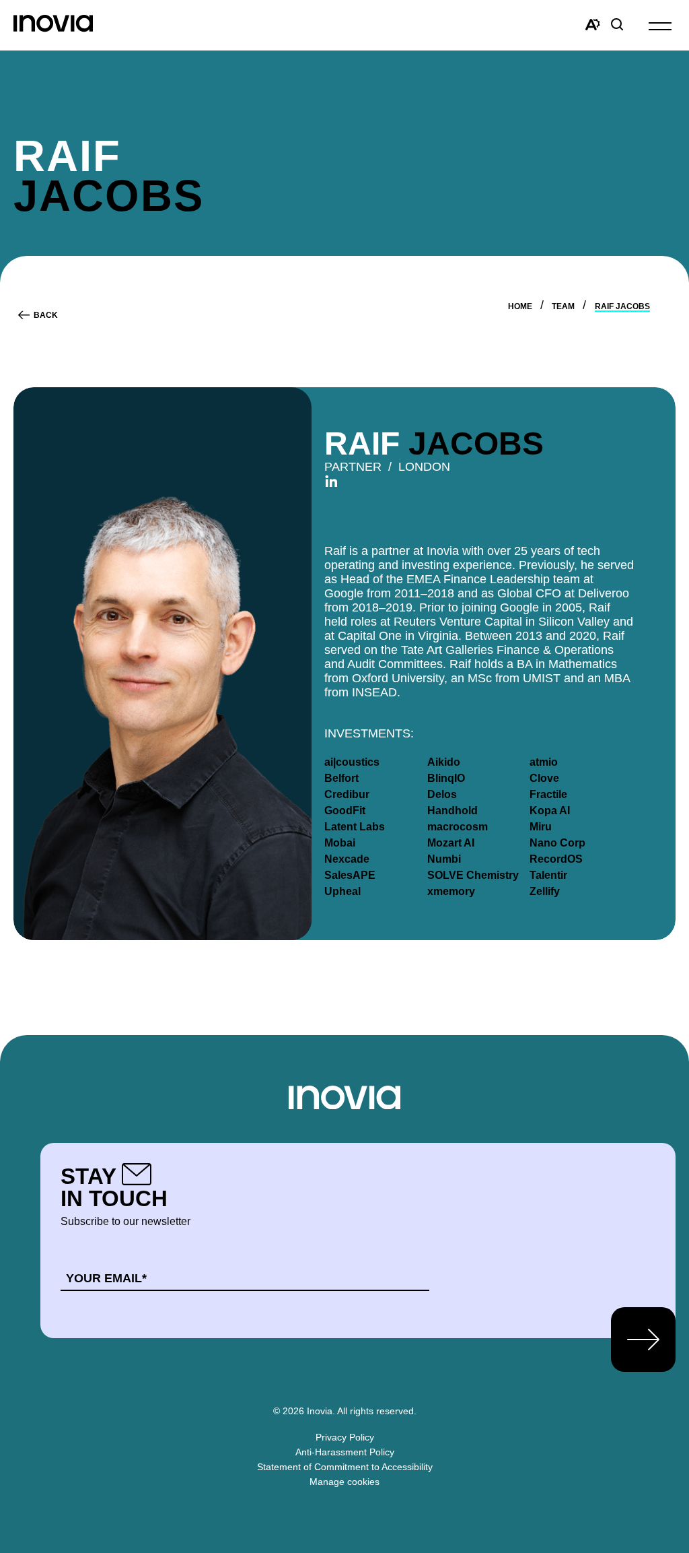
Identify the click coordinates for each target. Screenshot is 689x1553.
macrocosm (457, 826)
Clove (544, 778)
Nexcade (346, 859)
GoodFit (344, 810)
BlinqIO (446, 778)
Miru (541, 826)
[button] (660, 25)
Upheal (342, 891)
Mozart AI (450, 843)
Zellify (545, 891)
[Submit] (643, 1339)
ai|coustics (351, 762)
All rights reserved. (376, 1411)
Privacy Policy (345, 1437)
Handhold (452, 810)
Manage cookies (344, 1481)
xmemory (451, 891)
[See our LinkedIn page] (331, 481)
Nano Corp (557, 843)
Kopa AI (550, 810)
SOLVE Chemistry (473, 875)
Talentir (548, 875)
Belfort (341, 778)
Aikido (443, 762)
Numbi (444, 859)
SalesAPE (349, 875)
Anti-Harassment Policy (344, 1452)
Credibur (346, 794)
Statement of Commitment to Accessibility (345, 1466)
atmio (544, 762)
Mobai (339, 843)
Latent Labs (354, 826)
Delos (442, 794)
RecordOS (556, 859)
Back (46, 315)
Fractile (548, 794)
